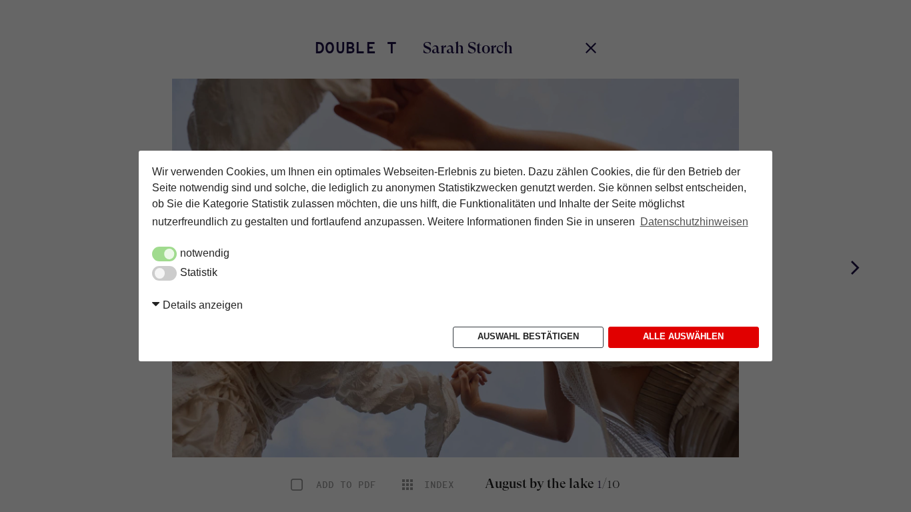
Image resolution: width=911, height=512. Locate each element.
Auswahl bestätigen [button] (528, 336)
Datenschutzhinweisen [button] (694, 221)
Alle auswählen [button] (683, 336)
